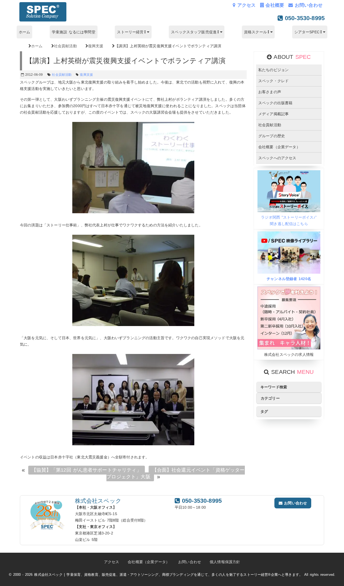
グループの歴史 (271, 136)
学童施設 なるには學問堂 (73, 32)
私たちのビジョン (273, 70)
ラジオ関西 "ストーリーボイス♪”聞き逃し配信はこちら (289, 220)
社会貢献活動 (269, 125)
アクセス (245, 5)
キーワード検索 (273, 387)
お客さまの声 (269, 92)
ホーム (24, 32)
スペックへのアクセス (277, 158)
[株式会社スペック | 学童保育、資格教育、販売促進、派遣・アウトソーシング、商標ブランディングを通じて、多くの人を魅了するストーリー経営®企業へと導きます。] (42, 20)
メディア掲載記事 (273, 114)
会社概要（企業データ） (279, 147)
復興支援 (86, 75)
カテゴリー (270, 398)
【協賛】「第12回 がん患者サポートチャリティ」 (86, 470)
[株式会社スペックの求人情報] (288, 348)
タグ (264, 411)
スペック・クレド (273, 81)
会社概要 (274, 5)
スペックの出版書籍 (275, 103)
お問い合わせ (307, 5)
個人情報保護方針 (225, 562)
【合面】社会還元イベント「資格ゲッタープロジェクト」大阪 (175, 474)
